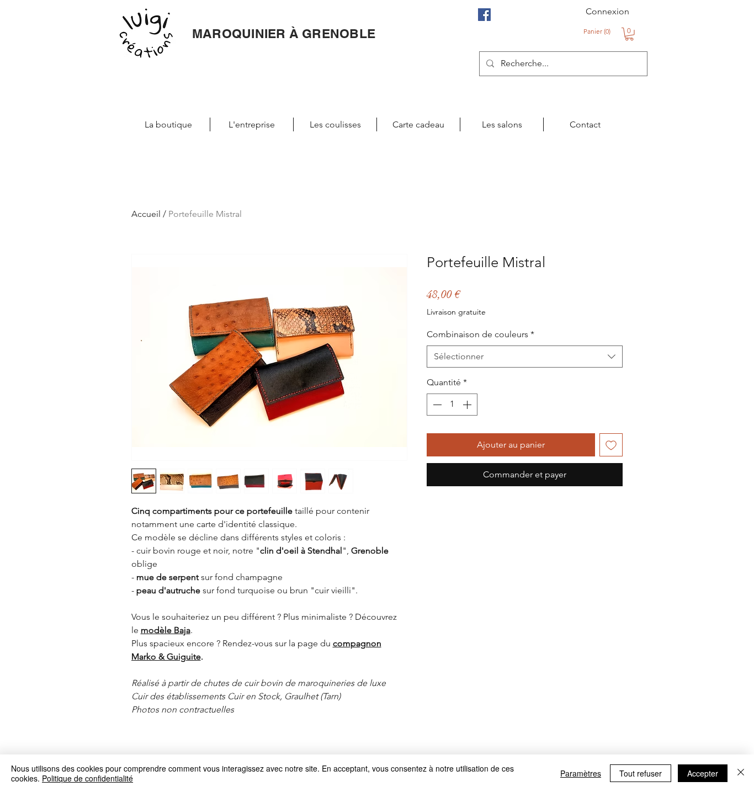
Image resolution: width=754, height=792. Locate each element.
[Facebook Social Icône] (484, 14)
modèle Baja (165, 630)
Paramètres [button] (580, 773)
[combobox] (525, 356)
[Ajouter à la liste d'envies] (611, 444)
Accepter (702, 773)
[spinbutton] (452, 404)
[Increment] (468, 404)
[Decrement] (436, 404)
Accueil (146, 214)
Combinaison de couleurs (480, 334)
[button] (598, 31)
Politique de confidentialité (87, 778)
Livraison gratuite (456, 312)
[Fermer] (740, 773)
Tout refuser (640, 773)
